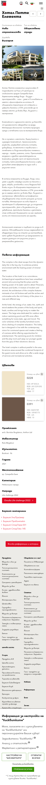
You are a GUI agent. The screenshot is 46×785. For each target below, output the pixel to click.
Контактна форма (32, 569)
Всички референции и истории (23, 544)
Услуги (5, 655)
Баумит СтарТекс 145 (14, 529)
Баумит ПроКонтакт (14, 521)
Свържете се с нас (31, 565)
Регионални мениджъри (34, 573)
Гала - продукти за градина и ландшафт (11, 638)
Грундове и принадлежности (9, 608)
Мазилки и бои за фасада (9, 563)
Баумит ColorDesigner (11, 682)
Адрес (26, 581)
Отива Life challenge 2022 (17, 500)
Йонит (5, 596)
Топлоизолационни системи (10, 569)
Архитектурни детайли (8, 667)
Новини (27, 682)
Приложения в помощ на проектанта (11, 674)
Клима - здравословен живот (11, 591)
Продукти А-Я (8, 659)
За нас (26, 705)
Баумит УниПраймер (13, 517)
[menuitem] (21, 3)
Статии (27, 592)
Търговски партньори (33, 577)
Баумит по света (31, 584)
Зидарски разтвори (10, 629)
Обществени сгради (32, 30)
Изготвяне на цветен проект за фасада (11, 702)
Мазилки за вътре (9, 613)
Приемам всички (23, 769)
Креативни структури (12, 707)
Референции (29, 689)
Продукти (6, 558)
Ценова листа (8, 663)
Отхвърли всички (36, 757)
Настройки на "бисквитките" (14, 757)
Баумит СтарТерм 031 (14, 525)
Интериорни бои (9, 600)
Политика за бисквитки (23, 763)
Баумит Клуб (7, 686)
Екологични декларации (12, 690)
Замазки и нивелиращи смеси (11, 624)
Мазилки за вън (8, 586)
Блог (26, 697)
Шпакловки (7, 603)
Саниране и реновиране (12, 582)
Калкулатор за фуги (10, 698)
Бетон (5, 633)
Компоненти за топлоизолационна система (10, 576)
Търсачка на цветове (10, 679)
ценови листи (8, 647)
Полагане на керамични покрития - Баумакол (11, 618)
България (7, 41)
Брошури (6, 694)
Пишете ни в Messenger (34, 562)
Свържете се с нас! (32, 558)
